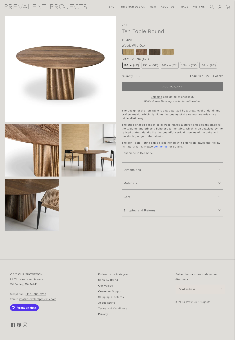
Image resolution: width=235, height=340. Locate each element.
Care (127, 196)
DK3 (124, 24)
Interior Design (133, 6)
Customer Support (110, 291)
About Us (168, 6)
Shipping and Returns (140, 210)
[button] (128, 52)
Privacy (103, 314)
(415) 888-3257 (36, 294)
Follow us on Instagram (113, 274)
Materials (130, 183)
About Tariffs (106, 302)
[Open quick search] (211, 7)
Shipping (156, 96)
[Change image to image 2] (32, 150)
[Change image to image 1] (60, 69)
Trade (183, 6)
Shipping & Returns (111, 297)
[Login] (220, 7)
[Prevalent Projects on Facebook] (13, 326)
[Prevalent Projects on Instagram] (25, 326)
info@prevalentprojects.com (37, 299)
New (153, 6)
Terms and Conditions (112, 308)
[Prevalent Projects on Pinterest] (19, 326)
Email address (188, 284)
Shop (112, 6)
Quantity (127, 76)
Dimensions (132, 169)
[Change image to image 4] (32, 205)
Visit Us (199, 6)
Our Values (105, 285)
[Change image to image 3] (89, 150)
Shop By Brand (108, 279)
